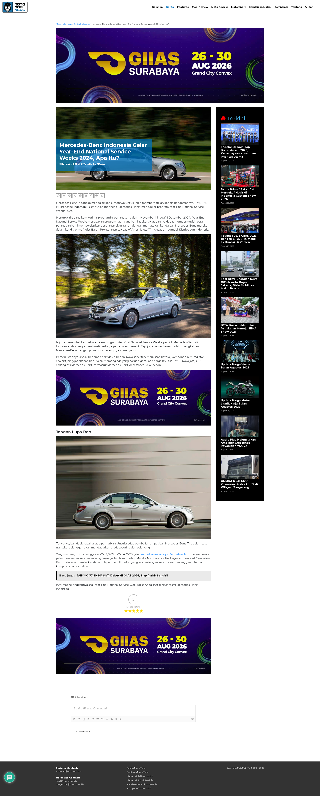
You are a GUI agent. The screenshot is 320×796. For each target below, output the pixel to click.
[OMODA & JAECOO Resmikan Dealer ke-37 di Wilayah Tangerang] (240, 466)
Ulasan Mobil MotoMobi (139, 776)
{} (116, 719)
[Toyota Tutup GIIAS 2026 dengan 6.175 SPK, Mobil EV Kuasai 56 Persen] (240, 220)
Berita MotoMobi (136, 768)
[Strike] (88, 719)
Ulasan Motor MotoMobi (140, 780)
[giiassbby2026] (160, 65)
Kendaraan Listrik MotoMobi (142, 784)
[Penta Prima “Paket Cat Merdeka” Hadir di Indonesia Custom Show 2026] (240, 176)
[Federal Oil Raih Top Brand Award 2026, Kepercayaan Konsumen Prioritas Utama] (240, 133)
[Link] (111, 719)
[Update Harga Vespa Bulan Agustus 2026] (240, 351)
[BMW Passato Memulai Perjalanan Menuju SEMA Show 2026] (240, 309)
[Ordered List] (93, 719)
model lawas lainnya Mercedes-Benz (165, 554)
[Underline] (83, 719)
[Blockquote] (102, 719)
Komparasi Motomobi (138, 788)
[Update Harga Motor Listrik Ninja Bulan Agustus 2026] (240, 386)
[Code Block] (107, 719)
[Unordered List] (97, 719)
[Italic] (79, 719)
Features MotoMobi (137, 772)
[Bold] (74, 719)
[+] (120, 719)
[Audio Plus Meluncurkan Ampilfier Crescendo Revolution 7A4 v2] (240, 426)
